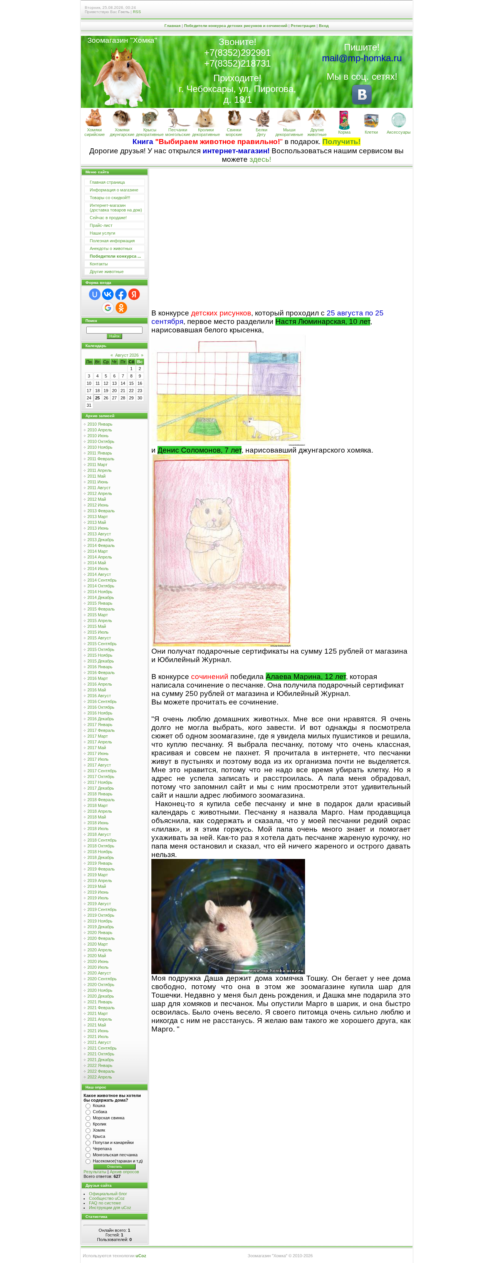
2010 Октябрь (100, 441)
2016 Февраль (101, 672)
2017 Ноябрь (99, 782)
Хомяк (99, 1130)
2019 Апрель (99, 880)
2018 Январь (99, 794)
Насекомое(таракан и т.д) (118, 1161)
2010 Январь (99, 424)
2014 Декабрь (100, 597)
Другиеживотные (317, 132)
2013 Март (97, 516)
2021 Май (96, 1025)
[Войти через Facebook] (121, 294)
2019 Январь (99, 863)
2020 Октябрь (100, 984)
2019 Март (97, 874)
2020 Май (96, 955)
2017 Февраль (101, 730)
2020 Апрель (99, 950)
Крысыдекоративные (150, 132)
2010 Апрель (99, 430)
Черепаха (102, 1148)
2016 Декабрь (100, 718)
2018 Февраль (101, 799)
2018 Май (96, 817)
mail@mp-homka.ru (362, 58)
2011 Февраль (100, 458)
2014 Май (96, 562)
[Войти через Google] (108, 308)
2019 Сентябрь (102, 909)
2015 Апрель (99, 620)
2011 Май (96, 476)
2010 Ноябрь (99, 447)
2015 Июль (98, 632)
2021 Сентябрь (102, 1048)
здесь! (260, 159)
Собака (100, 1111)
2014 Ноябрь (99, 591)
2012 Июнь (98, 505)
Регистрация (303, 25)
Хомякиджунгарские (122, 132)
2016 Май (96, 690)
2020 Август (99, 973)
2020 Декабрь (100, 996)
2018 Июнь (98, 822)
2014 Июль (98, 568)
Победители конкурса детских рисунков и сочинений (235, 25)
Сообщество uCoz (107, 1198)
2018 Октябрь (100, 846)
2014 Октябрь (100, 586)
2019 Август (99, 903)
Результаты (95, 1171)
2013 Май (96, 522)
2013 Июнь (98, 528)
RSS (137, 12)
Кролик (99, 1124)
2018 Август (99, 834)
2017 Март (97, 736)
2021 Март (97, 1013)
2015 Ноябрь (99, 655)
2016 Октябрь (100, 707)
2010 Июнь (98, 435)
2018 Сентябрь (102, 840)
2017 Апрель (99, 742)
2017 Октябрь (100, 776)
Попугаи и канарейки (113, 1142)
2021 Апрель (99, 1019)
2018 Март (97, 805)
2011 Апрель (99, 470)
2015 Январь (99, 603)
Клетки (371, 132)
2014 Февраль (101, 545)
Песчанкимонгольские (177, 132)
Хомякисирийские (94, 132)
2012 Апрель (99, 493)
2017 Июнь (98, 753)
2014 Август (99, 574)
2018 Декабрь (100, 857)
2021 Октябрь (100, 1054)
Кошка (99, 1105)
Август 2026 (127, 355)
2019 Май (96, 886)
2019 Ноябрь (99, 921)
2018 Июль (98, 828)
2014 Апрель (99, 557)
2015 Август (99, 638)
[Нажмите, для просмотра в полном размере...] (228, 443)
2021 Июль (98, 1036)
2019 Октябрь (100, 915)
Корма (344, 132)
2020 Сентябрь (102, 978)
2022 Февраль (101, 1071)
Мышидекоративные (289, 132)
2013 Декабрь (100, 539)
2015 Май (96, 626)
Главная (172, 25)
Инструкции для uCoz (110, 1207)
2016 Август (99, 695)
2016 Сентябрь (102, 701)
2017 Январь (99, 724)
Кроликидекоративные (206, 132)
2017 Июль (98, 759)
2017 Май (96, 747)
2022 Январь (99, 1065)
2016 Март (97, 678)
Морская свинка (108, 1117)
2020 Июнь (98, 961)
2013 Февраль (101, 510)
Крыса (99, 1136)
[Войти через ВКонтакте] (108, 294)
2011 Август (99, 487)
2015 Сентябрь (102, 643)
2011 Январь (99, 453)
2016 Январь (99, 666)
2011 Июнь (97, 482)
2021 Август (99, 1042)
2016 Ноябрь (99, 713)
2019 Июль (98, 898)
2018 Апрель (99, 811)
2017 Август (99, 765)
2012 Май (96, 499)
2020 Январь (99, 932)
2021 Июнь (98, 1030)
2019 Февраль (101, 869)
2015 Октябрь (100, 649)
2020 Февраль (101, 938)
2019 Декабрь (100, 926)
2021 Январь (99, 1002)
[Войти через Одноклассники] (121, 308)
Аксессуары (399, 132)
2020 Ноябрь (99, 990)
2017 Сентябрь (102, 770)
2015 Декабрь (100, 661)
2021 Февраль (101, 1007)
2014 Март (97, 551)
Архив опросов (124, 1171)
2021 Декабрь (100, 1059)
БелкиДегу (261, 132)
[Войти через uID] (95, 294)
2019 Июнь (98, 892)
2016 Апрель (99, 684)
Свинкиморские (234, 132)
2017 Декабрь (100, 788)
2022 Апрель (99, 1077)
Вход (324, 25)
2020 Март (97, 944)
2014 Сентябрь (102, 580)
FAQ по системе (105, 1203)
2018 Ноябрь (99, 851)
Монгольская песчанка (115, 1154)
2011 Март (97, 464)
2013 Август (99, 534)
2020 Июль (98, 967)
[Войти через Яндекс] (134, 294)
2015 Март (97, 614)
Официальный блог (108, 1193)
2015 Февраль (101, 609)
